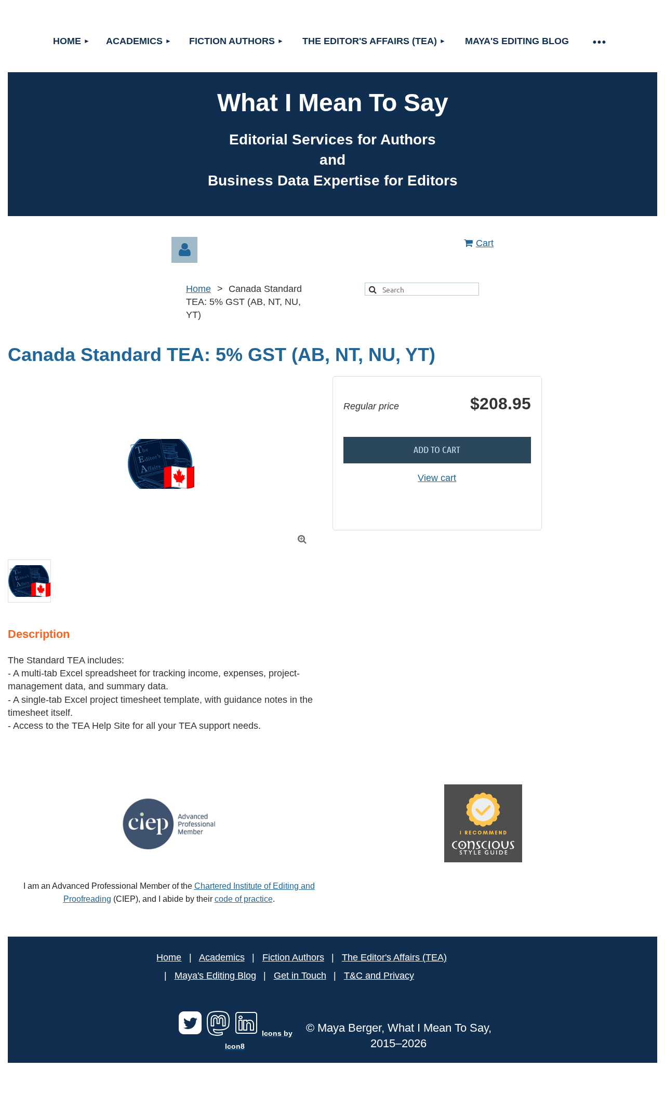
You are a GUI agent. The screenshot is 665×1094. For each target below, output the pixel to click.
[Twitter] (190, 1033)
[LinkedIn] (246, 1033)
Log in (184, 250)
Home (198, 289)
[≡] (599, 41)
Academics (222, 957)
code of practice (244, 899)
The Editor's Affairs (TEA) (394, 957)
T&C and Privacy (379, 975)
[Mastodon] (218, 1033)
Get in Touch (300, 975)
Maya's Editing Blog (215, 975)
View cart (437, 478)
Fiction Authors (293, 957)
